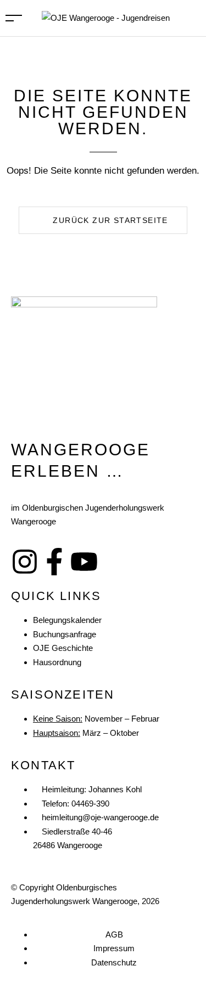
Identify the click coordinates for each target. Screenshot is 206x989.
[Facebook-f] (54, 561)
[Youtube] (84, 561)
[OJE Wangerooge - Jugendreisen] (106, 17)
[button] (103, 220)
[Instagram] (24, 561)
